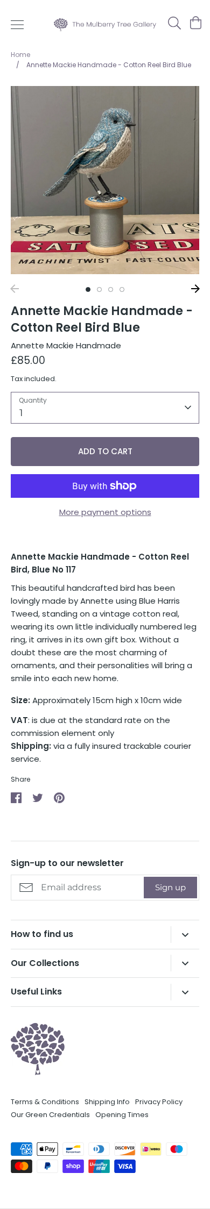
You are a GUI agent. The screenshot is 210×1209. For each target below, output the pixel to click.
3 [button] (110, 289)
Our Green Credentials (50, 1115)
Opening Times (122, 1115)
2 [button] (99, 289)
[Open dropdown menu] (185, 934)
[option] (105, 180)
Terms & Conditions (45, 1102)
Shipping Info (107, 1102)
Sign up (170, 887)
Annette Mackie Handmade (66, 345)
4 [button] (122, 289)
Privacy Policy (159, 1102)
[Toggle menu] (17, 24)
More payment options (105, 512)
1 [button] (88, 289)
